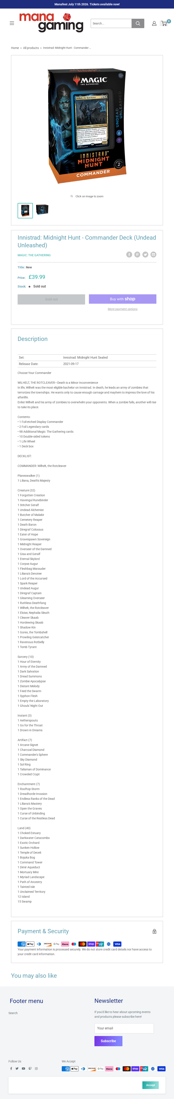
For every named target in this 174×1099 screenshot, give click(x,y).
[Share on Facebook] (129, 255)
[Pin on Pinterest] (137, 255)
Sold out (51, 299)
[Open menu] (11, 23)
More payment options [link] (123, 309)
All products (31, 48)
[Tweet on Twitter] (145, 255)
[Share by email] (153, 255)
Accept (150, 1085)
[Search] (138, 23)
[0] (164, 23)
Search (13, 1013)
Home (15, 48)
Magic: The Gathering (34, 255)
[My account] (154, 23)
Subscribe (108, 1041)
